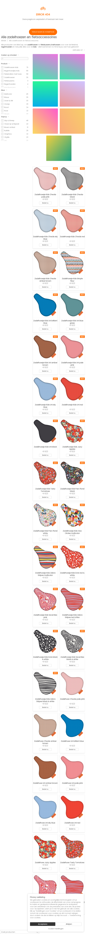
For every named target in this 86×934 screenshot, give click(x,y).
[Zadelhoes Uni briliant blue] (72, 725)
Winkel (3, 40)
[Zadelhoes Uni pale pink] (72, 767)
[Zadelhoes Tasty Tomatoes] (72, 847)
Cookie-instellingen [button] (55, 929)
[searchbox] (19, 932)
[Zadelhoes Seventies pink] (45, 886)
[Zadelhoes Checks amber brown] (45, 725)
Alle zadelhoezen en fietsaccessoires (23, 40)
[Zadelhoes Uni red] (72, 807)
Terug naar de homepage (43, 32)
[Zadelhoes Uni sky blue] (45, 807)
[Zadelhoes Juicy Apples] (45, 847)
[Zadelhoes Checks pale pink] (72, 683)
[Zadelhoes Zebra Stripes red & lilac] (72, 886)
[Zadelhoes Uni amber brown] (45, 767)
